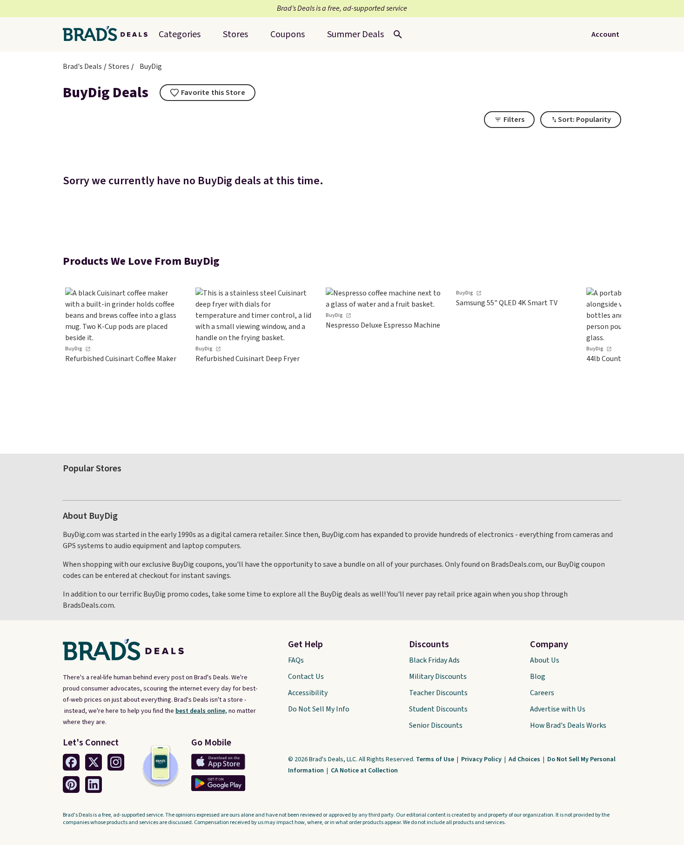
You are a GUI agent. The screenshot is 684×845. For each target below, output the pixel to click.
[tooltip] (207, 92)
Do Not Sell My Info (318, 709)
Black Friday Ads (434, 660)
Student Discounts (438, 709)
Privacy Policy (482, 759)
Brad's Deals (82, 66)
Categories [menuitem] (180, 34)
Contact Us (306, 676)
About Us (544, 660)
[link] (123, 357)
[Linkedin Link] (93, 784)
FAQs (296, 660)
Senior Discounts (436, 725)
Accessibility (308, 692)
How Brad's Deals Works (568, 725)
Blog (537, 676)
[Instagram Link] (115, 762)
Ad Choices (525, 759)
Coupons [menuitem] (287, 34)
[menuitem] (355, 34)
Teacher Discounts (438, 692)
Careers (542, 692)
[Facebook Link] (71, 762)
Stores (118, 66)
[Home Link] (109, 34)
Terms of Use (436, 759)
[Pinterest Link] (71, 784)
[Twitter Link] (93, 762)
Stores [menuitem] (235, 34)
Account (605, 34)
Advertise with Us (557, 709)
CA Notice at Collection (364, 770)
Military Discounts (438, 676)
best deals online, (201, 711)
